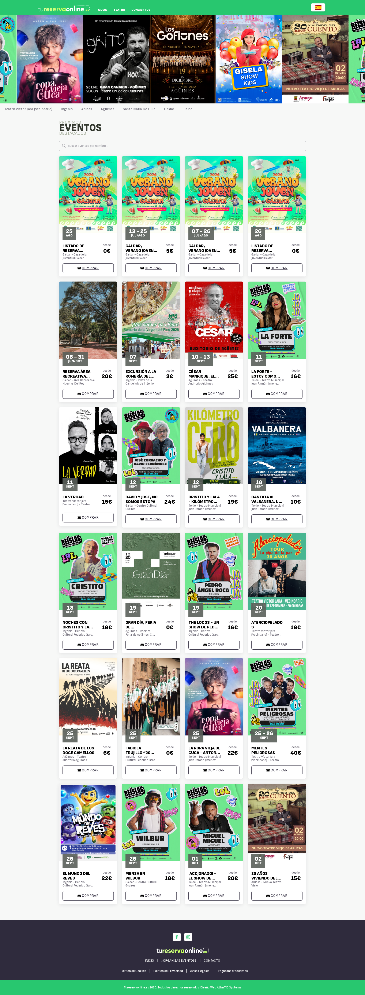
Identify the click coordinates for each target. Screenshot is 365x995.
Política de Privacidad (168, 971)
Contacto (212, 961)
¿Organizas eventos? (178, 961)
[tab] (28, 109)
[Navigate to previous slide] (5, 59)
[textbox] (182, 146)
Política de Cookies (133, 971)
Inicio (149, 961)
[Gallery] (182, 59)
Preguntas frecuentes (232, 971)
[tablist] (182, 109)
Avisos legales (199, 971)
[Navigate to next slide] (360, 59)
